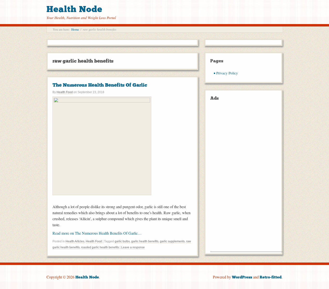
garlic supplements (172, 241)
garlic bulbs (122, 241)
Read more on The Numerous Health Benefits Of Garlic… (97, 233)
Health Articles (75, 241)
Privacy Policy (227, 73)
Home (75, 29)
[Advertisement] (246, 179)
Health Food (65, 92)
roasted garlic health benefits (100, 247)
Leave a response (133, 247)
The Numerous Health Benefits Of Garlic (100, 85)
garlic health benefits (144, 241)
